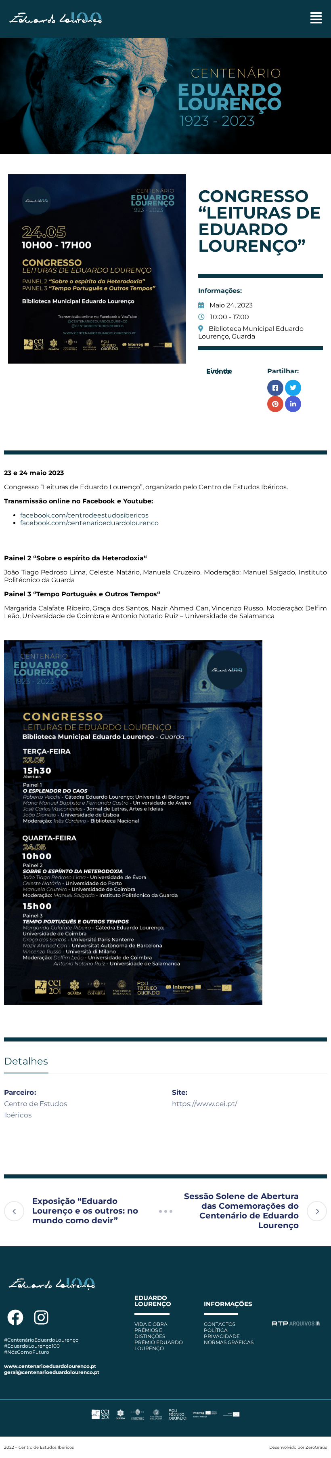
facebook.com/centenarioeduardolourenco (89, 523)
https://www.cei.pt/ (204, 1104)
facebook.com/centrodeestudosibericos (84, 515)
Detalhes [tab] (26, 1061)
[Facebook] (15, 1317)
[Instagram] (41, 1317)
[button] (316, 19)
